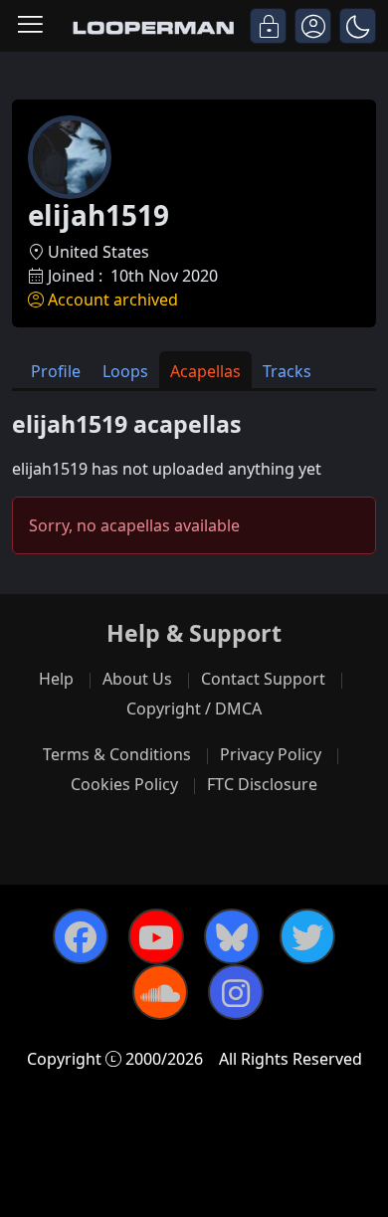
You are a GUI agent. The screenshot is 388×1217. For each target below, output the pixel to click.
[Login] (268, 26)
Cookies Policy (124, 784)
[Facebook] (80, 936)
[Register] (312, 26)
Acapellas (205, 371)
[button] (357, 26)
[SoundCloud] (160, 992)
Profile (56, 371)
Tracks (287, 371)
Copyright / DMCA (194, 708)
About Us (137, 679)
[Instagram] (236, 992)
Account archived (113, 299)
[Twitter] (307, 936)
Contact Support (263, 679)
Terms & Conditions (117, 754)
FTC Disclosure (262, 784)
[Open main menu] (30, 26)
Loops (125, 371)
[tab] (56, 369)
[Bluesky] (232, 936)
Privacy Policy (270, 754)
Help (56, 679)
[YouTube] (156, 936)
